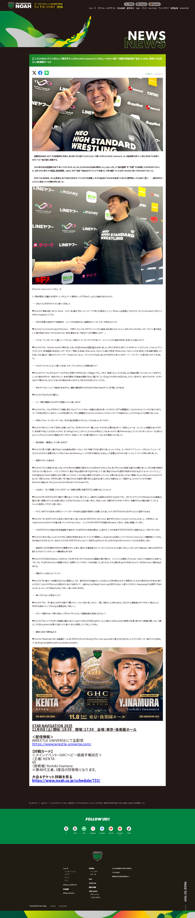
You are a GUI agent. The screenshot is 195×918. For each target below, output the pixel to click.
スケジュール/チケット (70, 885)
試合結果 (66, 889)
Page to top (186, 892)
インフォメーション (69, 871)
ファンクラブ (116, 872)
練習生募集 (92, 887)
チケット (66, 877)
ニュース (43, 803)
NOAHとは (92, 883)
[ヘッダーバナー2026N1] (48, 5)
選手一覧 (93, 874)
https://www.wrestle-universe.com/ (61, 743)
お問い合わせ (93, 891)
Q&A (90, 879)
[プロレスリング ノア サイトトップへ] (19, 5)
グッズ (66, 880)
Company (53, 906)
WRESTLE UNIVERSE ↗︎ (120, 876)
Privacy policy (63, 906)
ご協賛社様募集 (95, 897)
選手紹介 (92, 868)
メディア (66, 874)
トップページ (33, 803)
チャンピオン (94, 871)
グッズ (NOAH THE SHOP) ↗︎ (122, 868)
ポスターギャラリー (69, 893)
